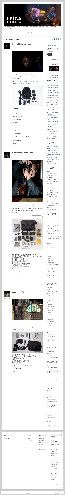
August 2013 (54, 453)
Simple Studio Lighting (52, 367)
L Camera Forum (51, 250)
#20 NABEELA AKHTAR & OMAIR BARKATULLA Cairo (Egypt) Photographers (53, 94)
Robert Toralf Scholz (52, 332)
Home (5, 32)
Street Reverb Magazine (53, 357)
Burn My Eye (50, 388)
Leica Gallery (50, 258)
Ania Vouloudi (50, 287)
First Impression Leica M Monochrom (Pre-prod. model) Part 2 (53, 232)
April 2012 (53, 481)
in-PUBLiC (49, 394)
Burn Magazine (50, 345)
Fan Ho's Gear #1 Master (53, 148)
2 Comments (7, 50)
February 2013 (54, 462)
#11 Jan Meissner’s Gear (22, 44)
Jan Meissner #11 (51, 183)
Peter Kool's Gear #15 (52, 161)
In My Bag (30, 440)
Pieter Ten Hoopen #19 (52, 203)
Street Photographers (52, 399)
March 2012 (53, 482)
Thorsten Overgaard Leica (53, 264)
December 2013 (54, 449)
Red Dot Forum (50, 262)
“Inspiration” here (37, 81)
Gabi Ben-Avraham (51, 302)
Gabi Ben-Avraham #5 (52, 181)
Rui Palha (49, 334)
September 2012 (55, 471)
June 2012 (53, 477)
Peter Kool (49, 323)
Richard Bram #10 (51, 205)
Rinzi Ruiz (49, 330)
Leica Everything (27, 32)
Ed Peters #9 (50, 177)
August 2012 (54, 473)
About (5, 35)
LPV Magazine (50, 351)
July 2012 (53, 475)
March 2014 (53, 447)
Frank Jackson (50, 300)
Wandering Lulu (50, 279)
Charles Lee (50, 410)
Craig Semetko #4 (51, 175)
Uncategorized (42, 449)
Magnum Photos (51, 353)
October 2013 (54, 451)
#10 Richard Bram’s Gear (22, 153)
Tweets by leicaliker (50, 61)
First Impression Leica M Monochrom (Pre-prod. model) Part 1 (53, 227)
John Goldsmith (51, 306)
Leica (48, 254)
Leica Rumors (50, 260)
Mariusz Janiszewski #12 (53, 192)
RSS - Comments (51, 417)
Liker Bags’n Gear (54, 32)
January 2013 (54, 464)
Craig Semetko (50, 295)
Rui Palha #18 (50, 207)
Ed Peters (49, 297)
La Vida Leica (50, 252)
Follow (49, 54)
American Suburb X (51, 344)
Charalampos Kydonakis (52, 291)
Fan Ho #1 (49, 217)
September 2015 (55, 444)
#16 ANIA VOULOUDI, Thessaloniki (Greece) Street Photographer (52, 137)
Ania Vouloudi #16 (51, 171)
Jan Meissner (50, 304)
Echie (48, 392)
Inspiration (18, 32)
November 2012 (54, 468)
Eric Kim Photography (52, 379)
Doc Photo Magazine (52, 347)
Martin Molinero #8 (51, 194)
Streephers (49, 397)
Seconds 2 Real (50, 395)
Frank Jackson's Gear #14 (53, 150)
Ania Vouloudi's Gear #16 (53, 146)
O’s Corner (45, 32)
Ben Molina (49, 289)
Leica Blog (49, 256)
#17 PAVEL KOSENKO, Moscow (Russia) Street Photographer (52, 126)
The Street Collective (52, 401)
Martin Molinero (51, 316)
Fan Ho (49, 299)
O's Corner (41, 446)
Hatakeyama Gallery (52, 411)
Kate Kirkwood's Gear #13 (53, 152)
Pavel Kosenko (50, 321)
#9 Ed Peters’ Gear (19, 292)
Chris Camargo (50, 293)
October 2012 (54, 470)
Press (29, 442)
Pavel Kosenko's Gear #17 (53, 159)
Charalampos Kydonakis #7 (53, 173)
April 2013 (53, 459)
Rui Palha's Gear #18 (52, 163)
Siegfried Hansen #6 (52, 209)
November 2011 (54, 484)
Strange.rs (49, 355)
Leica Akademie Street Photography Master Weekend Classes (52, 89)
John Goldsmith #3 (51, 185)
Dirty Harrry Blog (51, 378)
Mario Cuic (49, 312)
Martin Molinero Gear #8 (53, 157)
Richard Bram (50, 329)
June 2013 (53, 457)
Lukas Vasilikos (50, 310)
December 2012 (54, 466)
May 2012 (53, 479)
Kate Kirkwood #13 (51, 187)
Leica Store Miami (51, 271)
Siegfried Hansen (51, 336)
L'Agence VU (50, 349)
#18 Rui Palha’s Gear (52, 117)
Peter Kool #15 (50, 201)
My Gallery (11, 32)
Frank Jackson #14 (51, 179)
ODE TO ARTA (50, 119)
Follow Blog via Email (53, 43)
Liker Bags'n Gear (43, 442)
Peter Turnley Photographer (53, 327)
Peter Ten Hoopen (51, 325)
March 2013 (53, 460)
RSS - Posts (50, 415)
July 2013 (53, 455)
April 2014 (53, 446)
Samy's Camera (51, 365)
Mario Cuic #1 (50, 190)
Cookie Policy (28, 493)
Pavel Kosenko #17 (51, 199)
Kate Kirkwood (50, 308)
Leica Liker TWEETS (52, 59)
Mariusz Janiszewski (52, 314)
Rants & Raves (37, 32)
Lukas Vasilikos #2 (51, 188)
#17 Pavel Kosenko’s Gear (53, 129)
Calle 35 (49, 390)
